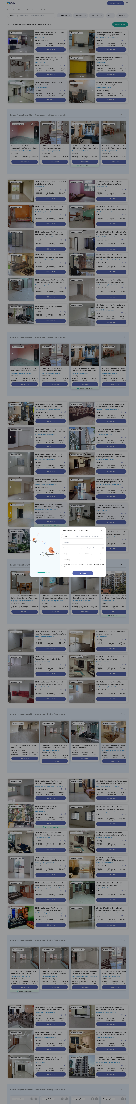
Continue (83, 573)
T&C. (64, 566)
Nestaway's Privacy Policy (94, 564)
